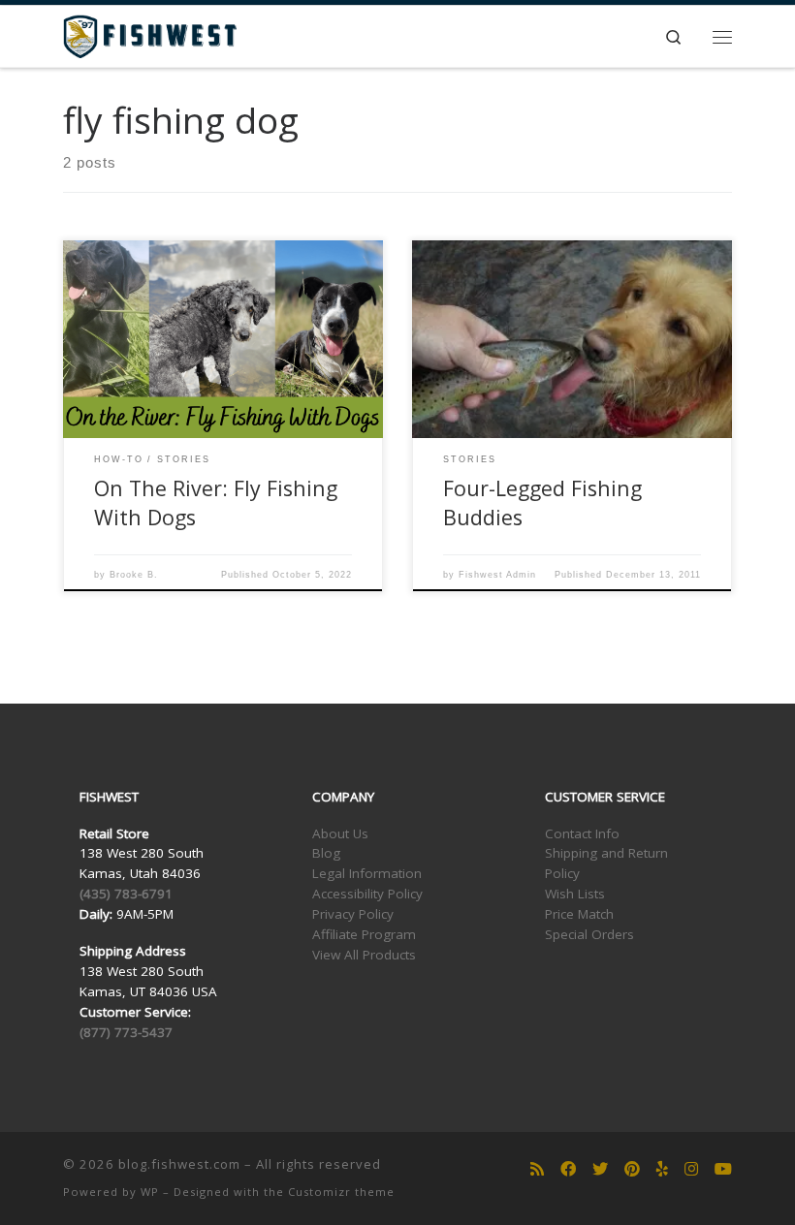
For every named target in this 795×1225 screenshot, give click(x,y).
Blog (326, 853)
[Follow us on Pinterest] (632, 1169)
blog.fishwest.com (179, 1164)
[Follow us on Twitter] (600, 1169)
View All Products (364, 954)
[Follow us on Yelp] (662, 1169)
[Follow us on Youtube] (723, 1169)
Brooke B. (134, 575)
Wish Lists (575, 893)
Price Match (579, 914)
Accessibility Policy (367, 893)
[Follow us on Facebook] (568, 1169)
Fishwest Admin (497, 575)
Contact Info (582, 833)
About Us (340, 833)
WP (150, 1191)
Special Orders (589, 934)
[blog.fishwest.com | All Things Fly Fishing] (150, 34)
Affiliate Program (364, 934)
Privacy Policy (353, 914)
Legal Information (367, 873)
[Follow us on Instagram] (691, 1169)
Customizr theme (341, 1191)
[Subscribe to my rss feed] (537, 1169)
